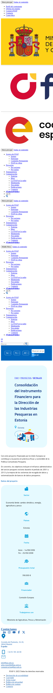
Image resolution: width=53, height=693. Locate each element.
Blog (13, 178)
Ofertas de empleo (13, 9)
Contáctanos (9, 629)
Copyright (10, 678)
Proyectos (10, 165)
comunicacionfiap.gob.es (11, 667)
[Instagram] (9, 632)
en (2, 339)
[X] (23, 632)
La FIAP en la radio (18, 181)
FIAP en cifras (16, 163)
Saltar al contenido (21, 2)
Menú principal (7, 2)
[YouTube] (14, 632)
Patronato (14, 159)
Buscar (33, 355)
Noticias (14, 176)
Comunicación (11, 174)
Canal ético (10, 15)
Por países (15, 170)
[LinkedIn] (4, 632)
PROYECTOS (26, 377)
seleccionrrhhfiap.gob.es (11, 665)
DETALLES (37, 377)
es (2, 341)
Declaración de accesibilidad (17, 675)
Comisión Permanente (19, 161)
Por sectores (15, 167)
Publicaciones (16, 187)
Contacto (9, 13)
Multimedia (15, 183)
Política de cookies (13, 684)
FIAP (17, 377)
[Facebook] (18, 632)
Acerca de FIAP (12, 154)
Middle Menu (6, 247)
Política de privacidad (14, 682)
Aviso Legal (10, 680)
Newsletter (15, 185)
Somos (13, 156)
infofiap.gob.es (7, 663)
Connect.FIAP (11, 11)
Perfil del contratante (14, 6)
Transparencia (11, 172)
